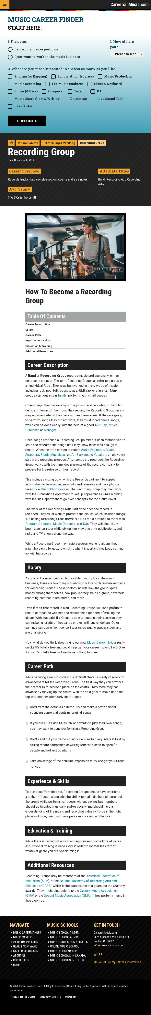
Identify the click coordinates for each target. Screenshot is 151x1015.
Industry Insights (25, 942)
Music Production (118, 76)
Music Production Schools (69, 942)
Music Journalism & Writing (37, 99)
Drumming (78, 99)
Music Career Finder (27, 933)
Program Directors (38, 524)
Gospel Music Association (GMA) (67, 895)
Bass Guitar (23, 106)
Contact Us (21, 960)
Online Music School (64, 946)
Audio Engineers (92, 450)
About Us (19, 956)
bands (62, 395)
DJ (99, 91)
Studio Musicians (53, 455)
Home (16, 965)
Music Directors (64, 524)
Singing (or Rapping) (30, 76)
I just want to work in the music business (47, 57)
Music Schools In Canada (68, 956)
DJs (86, 524)
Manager (50, 430)
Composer (56, 91)
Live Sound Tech (110, 99)
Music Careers (28, 143)
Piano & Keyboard (108, 84)
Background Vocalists (91, 455)
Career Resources (25, 951)
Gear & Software (25, 946)
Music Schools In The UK (67, 960)
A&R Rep (101, 425)
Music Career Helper (101, 642)
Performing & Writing (58, 143)
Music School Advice (64, 937)
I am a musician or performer (37, 49)
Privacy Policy (50, 997)
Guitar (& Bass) (26, 91)
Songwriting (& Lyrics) (76, 76)
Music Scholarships (64, 951)
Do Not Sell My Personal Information (119, 962)
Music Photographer (55, 489)
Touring (80, 91)
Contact (71, 997)
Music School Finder (64, 933)
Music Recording (27, 84)
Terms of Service (23, 997)
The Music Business (68, 84)
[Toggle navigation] (4, 4)
